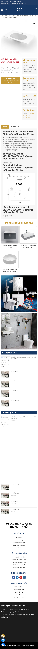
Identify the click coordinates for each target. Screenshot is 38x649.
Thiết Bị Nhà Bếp (19, 589)
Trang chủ (4, 15)
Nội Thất (19, 595)
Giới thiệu (19, 537)
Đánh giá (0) (15, 127)
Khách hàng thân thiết (19, 567)
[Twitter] (17, 577)
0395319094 (5, 3)
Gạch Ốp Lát (19, 592)
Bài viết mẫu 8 (15, 381)
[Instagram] (24, 577)
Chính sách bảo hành (19, 565)
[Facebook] (13, 577)
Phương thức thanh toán (19, 559)
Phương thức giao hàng (19, 562)
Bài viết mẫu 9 (15, 371)
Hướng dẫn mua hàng (19, 557)
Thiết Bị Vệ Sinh (19, 587)
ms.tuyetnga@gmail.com (14, 612)
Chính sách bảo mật (19, 545)
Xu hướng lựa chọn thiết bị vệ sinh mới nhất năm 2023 (23, 417)
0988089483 (22, 3)
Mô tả (5, 127)
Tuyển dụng (19, 540)
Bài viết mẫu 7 (15, 390)
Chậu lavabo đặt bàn (22, 15)
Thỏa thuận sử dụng (19, 542)
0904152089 (14, 3)
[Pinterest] (20, 577)
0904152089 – (28, 115)
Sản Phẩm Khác (19, 597)
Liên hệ (19, 548)
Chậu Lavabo (11, 15)
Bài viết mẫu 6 (15, 400)
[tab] (5, 127)
